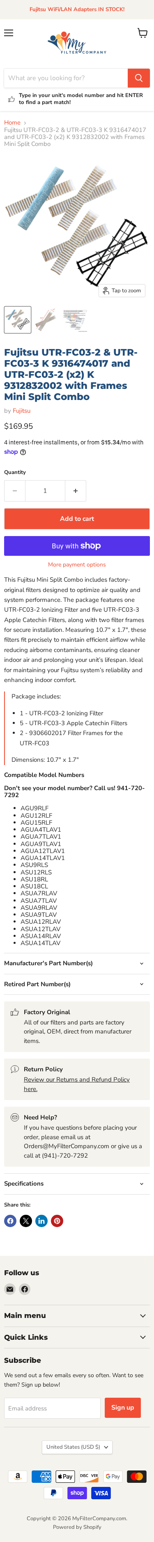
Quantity (15, 472)
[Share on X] (26, 1221)
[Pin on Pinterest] (57, 1221)
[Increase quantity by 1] (75, 491)
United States (73, 1447)
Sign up (122, 1407)
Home (12, 122)
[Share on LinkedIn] (41, 1221)
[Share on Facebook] (10, 1221)
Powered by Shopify (77, 1527)
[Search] (139, 78)
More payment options (77, 565)
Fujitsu (21, 411)
